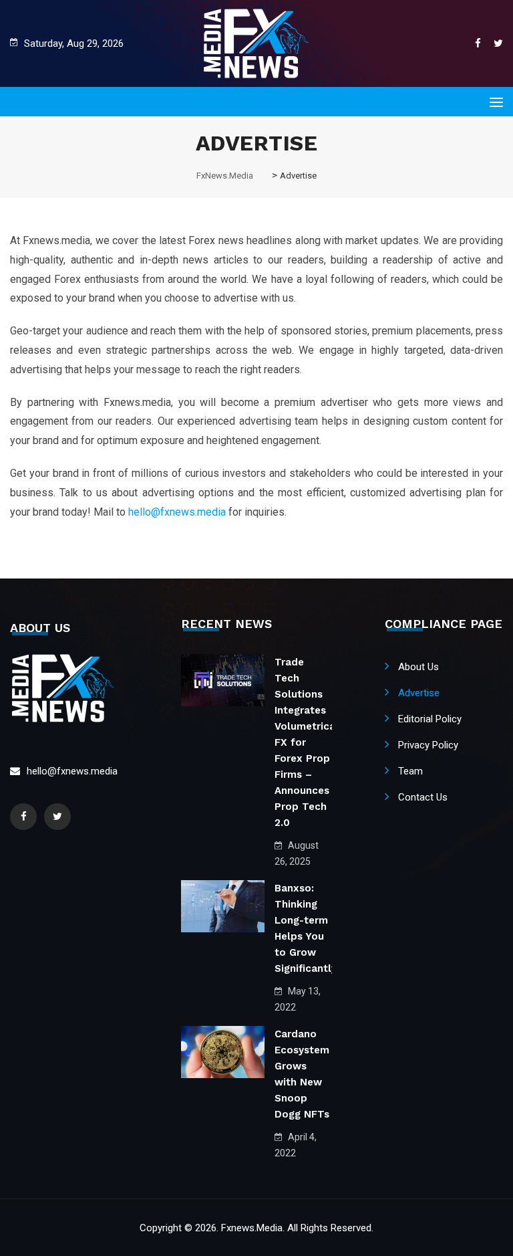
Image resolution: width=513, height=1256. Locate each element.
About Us (418, 667)
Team (410, 771)
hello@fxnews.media (177, 512)
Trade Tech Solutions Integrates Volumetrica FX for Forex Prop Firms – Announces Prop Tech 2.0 (305, 742)
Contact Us (423, 797)
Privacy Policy (428, 745)
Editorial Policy (430, 719)
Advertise (419, 693)
